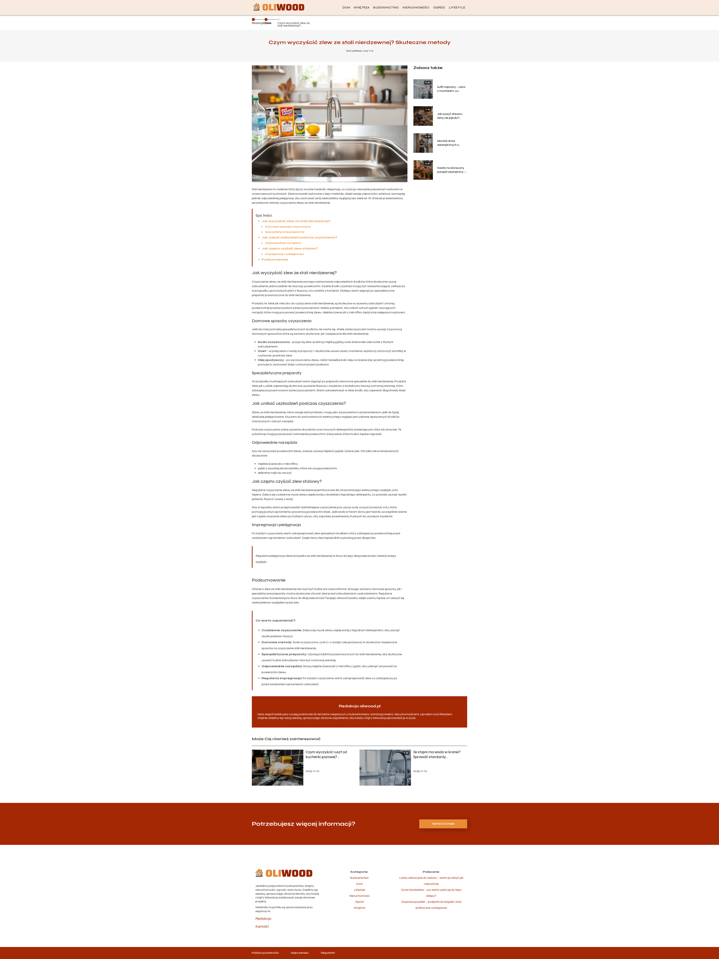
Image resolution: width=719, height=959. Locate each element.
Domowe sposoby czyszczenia (288, 226)
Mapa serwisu (300, 953)
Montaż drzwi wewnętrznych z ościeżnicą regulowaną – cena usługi (449, 143)
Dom (346, 7)
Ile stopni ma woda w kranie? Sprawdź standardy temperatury (436, 754)
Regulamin (328, 953)
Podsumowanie (275, 259)
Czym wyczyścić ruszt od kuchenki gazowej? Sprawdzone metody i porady (330, 754)
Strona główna (261, 23)
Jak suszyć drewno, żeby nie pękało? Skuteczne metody (450, 116)
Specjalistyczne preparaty (284, 232)
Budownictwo (386, 7)
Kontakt (262, 926)
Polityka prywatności (265, 953)
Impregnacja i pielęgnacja (284, 254)
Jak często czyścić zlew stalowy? (290, 248)
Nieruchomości (416, 7)
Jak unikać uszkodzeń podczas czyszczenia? (299, 237)
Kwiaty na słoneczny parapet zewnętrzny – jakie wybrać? (451, 170)
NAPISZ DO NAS (443, 823)
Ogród (439, 7)
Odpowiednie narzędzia (283, 243)
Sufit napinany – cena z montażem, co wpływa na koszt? (451, 89)
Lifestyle (457, 7)
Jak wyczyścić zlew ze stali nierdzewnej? (296, 221)
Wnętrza (361, 7)
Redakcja (263, 918)
